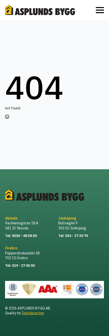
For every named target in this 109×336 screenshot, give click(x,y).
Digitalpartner (33, 313)
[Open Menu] (100, 10)
